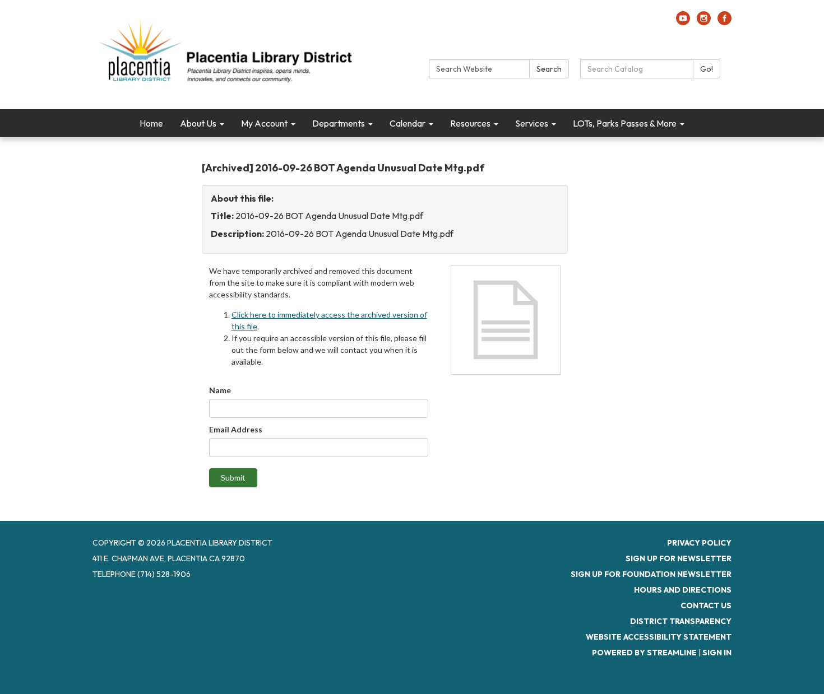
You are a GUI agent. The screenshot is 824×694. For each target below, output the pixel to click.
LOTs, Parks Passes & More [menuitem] (625, 123)
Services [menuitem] (531, 123)
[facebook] (724, 21)
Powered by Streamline (644, 653)
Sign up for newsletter (679, 558)
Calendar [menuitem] (407, 123)
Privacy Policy (699, 543)
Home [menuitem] (151, 123)
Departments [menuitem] (338, 123)
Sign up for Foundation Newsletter (651, 574)
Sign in (717, 653)
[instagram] (704, 21)
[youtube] (683, 21)
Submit (233, 477)
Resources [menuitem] (470, 123)
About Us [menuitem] (198, 123)
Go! (706, 69)
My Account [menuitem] (264, 123)
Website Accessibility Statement (659, 637)
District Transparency (681, 621)
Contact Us (706, 605)
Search (549, 69)
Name (220, 390)
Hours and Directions (683, 590)
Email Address (235, 429)
